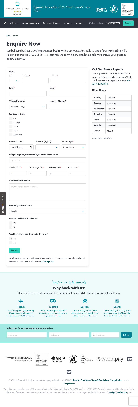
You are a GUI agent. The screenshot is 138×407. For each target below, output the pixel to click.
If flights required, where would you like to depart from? (33, 154)
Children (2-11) (36, 167)
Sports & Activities (50, 23)
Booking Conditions (82, 380)
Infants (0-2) (55, 167)
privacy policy (47, 261)
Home (8, 36)
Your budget (68, 141)
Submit (14, 250)
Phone (52, 88)
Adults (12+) (15, 167)
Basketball (17, 134)
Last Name (54, 76)
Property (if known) (57, 101)
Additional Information (19, 180)
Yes (14, 223)
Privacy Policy (116, 380)
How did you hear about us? (21, 205)
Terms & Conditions (100, 380)
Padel (15, 130)
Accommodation (29, 23)
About (66, 23)
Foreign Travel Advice (117, 392)
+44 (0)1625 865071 (104, 23)
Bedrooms (73, 167)
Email (12, 88)
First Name (26, 76)
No (14, 227)
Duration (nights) (43, 141)
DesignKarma (69, 383)
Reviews (79, 23)
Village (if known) (17, 101)
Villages (13, 23)
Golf (15, 118)
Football (16, 122)
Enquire (128, 23)
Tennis (16, 126)
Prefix (11, 76)
